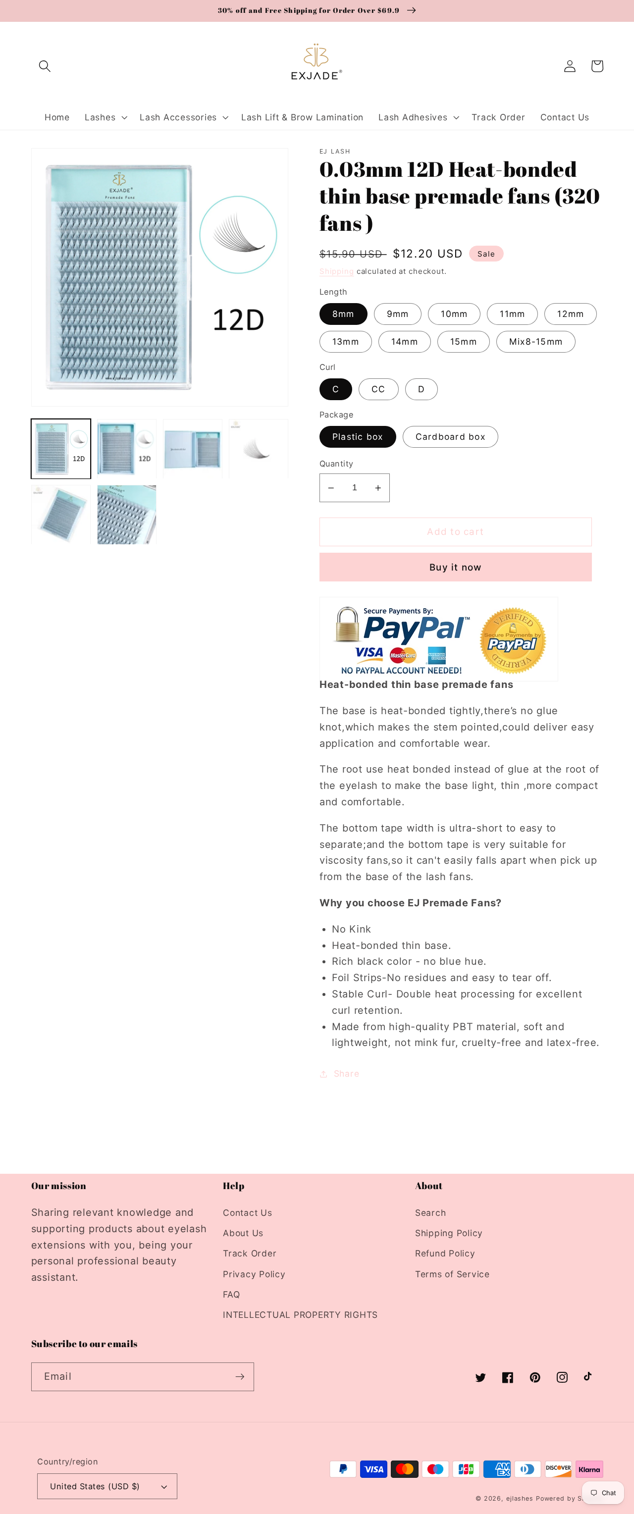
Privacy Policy (254, 1274)
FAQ (231, 1294)
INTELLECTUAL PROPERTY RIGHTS (300, 1314)
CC (378, 389)
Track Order (249, 1253)
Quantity (336, 464)
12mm (570, 314)
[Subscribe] (240, 1376)
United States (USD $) (95, 1486)
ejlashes (519, 1498)
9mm (398, 314)
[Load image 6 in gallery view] (127, 515)
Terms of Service (452, 1274)
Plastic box (357, 436)
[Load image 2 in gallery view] (127, 449)
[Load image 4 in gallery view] (259, 449)
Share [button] (347, 1073)
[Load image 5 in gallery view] (61, 515)
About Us (243, 1233)
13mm (345, 341)
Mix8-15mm (536, 341)
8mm (343, 314)
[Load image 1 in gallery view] (61, 449)
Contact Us (247, 1212)
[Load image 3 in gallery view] (193, 449)
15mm (463, 341)
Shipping (336, 271)
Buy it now (455, 567)
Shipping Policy (449, 1233)
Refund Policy (445, 1253)
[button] (44, 66)
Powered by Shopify (569, 1498)
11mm (512, 314)
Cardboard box (450, 436)
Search (430, 1212)
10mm (454, 314)
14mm (404, 341)
